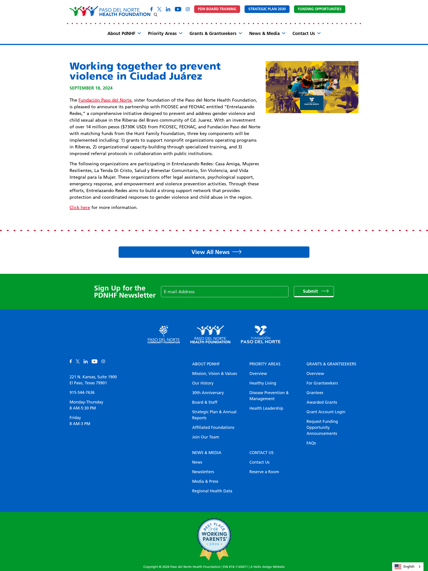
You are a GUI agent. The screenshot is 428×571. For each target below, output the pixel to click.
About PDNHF (206, 364)
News (197, 462)
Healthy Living (262, 383)
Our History (203, 383)
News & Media (264, 33)
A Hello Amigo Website (267, 567)
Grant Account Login (326, 411)
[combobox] (408, 566)
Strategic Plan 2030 (267, 9)
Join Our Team (205, 437)
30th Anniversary (208, 392)
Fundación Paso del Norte (105, 100)
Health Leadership (266, 408)
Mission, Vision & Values (214, 373)
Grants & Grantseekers (213, 33)
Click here (80, 207)
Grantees (315, 392)
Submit (311, 291)
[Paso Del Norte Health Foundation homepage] (110, 11)
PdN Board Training (217, 9)
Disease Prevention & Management (269, 395)
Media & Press (205, 481)
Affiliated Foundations (213, 427)
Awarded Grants (322, 402)
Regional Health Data (212, 491)
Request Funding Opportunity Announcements (322, 427)
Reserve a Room (264, 471)
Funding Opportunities (320, 9)
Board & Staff (204, 402)
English (408, 567)
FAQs (311, 443)
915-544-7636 (82, 392)
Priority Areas (162, 33)
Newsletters (203, 471)
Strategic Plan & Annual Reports (214, 414)
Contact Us (303, 33)
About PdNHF (121, 33)
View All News (210, 252)
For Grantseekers (322, 383)
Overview (258, 373)
